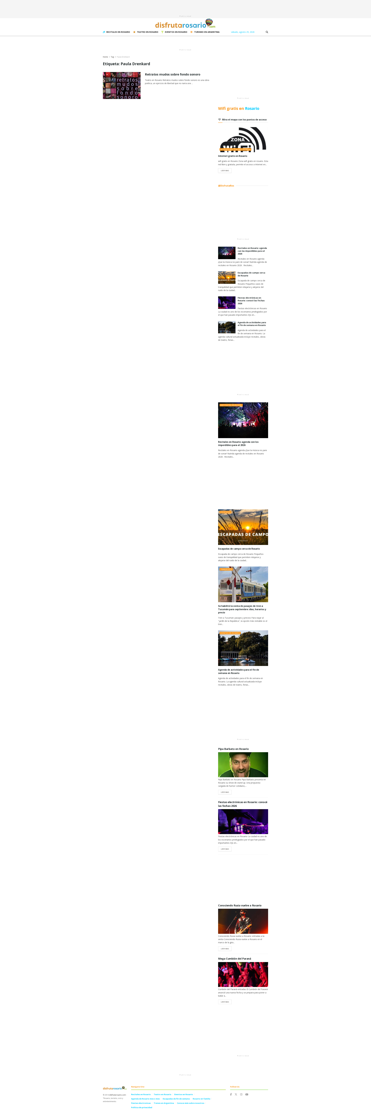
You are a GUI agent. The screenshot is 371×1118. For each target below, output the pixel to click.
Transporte (226, 569)
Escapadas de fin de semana (176, 1098)
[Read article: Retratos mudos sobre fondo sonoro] (122, 85)
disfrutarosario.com (117, 1095)
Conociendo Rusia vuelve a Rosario (240, 905)
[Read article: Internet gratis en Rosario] (243, 139)
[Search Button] (267, 32)
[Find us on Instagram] (241, 1094)
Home (105, 57)
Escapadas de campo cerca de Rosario (239, 548)
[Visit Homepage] (185, 23)
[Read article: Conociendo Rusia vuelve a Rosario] (243, 921)
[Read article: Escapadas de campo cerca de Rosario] (226, 277)
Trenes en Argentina (164, 1103)
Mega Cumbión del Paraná (234, 958)
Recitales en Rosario (118, 32)
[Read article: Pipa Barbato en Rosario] (243, 764)
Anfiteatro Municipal (231, 405)
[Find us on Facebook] (231, 1094)
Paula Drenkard (123, 57)
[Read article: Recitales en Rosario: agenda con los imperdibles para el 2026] (226, 253)
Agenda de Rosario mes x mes (145, 1098)
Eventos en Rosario (176, 32)
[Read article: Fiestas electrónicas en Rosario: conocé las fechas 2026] (226, 302)
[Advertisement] (185, 6)
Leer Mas (226, 170)
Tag (112, 57)
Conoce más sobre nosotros (190, 1103)
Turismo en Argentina (207, 32)
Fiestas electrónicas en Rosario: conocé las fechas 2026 (251, 300)
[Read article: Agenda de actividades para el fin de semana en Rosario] (226, 327)
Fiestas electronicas (141, 1103)
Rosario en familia (201, 1098)
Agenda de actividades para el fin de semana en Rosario (252, 324)
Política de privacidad (141, 1107)
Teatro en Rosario (147, 32)
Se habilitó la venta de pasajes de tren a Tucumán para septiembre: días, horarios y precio (242, 609)
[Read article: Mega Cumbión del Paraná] (243, 974)
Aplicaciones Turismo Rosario (235, 149)
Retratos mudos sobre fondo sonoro (172, 74)
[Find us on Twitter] (236, 1094)
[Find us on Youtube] (246, 1094)
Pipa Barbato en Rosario (233, 749)
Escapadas (225, 512)
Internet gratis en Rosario (232, 156)
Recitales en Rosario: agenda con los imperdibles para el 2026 (252, 251)
